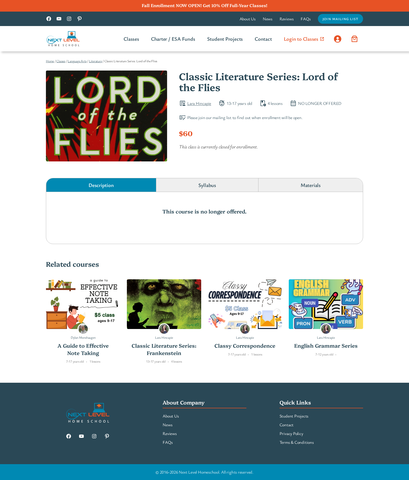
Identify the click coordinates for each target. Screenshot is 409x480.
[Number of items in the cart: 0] (354, 38)
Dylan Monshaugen (83, 337)
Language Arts (77, 61)
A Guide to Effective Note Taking (83, 349)
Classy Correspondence (244, 345)
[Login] (337, 38)
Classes (60, 61)
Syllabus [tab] (207, 185)
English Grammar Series (326, 345)
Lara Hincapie (199, 103)
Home (50, 61)
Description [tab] (101, 185)
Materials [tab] (311, 185)
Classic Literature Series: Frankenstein (164, 349)
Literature (95, 61)
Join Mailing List (340, 19)
